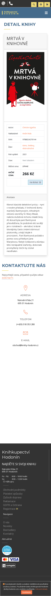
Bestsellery (9, 530)
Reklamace (9, 501)
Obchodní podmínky (14, 489)
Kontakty (8, 533)
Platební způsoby (12, 493)
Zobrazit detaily (41, 589)
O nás (6, 522)
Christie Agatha (29, 127)
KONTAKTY (7, 278)
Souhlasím (26, 592)
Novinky (7, 526)
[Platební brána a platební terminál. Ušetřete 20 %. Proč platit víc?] (8, 564)
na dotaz (34, 182)
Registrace (9, 508)
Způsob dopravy (12, 497)
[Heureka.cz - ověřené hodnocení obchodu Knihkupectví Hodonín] (7, 550)
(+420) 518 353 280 (25, 324)
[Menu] (46, 12)
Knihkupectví (11, 13)
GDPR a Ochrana (12, 505)
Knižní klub (27, 133)
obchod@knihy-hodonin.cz (25, 345)
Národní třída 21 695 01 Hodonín (26, 302)
